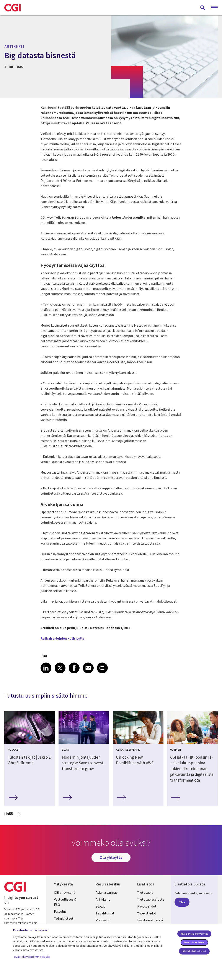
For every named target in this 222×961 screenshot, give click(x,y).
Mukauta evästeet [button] (194, 942)
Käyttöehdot (147, 906)
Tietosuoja (145, 892)
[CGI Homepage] (12, 7)
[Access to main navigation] (214, 8)
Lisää (8, 813)
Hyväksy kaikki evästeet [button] (194, 933)
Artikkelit (103, 899)
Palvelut (60, 911)
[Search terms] (202, 7)
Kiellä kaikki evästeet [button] (194, 951)
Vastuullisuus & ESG (65, 902)
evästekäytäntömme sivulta (32, 957)
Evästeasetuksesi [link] (150, 920)
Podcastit (103, 920)
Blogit (100, 906)
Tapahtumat (105, 913)
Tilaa (182, 902)
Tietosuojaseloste (150, 899)
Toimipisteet (63, 918)
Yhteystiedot (146, 913)
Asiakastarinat (106, 892)
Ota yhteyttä (111, 857)
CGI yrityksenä (64, 892)
